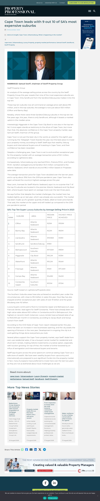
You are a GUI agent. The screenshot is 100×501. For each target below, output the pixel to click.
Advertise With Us (51, 3)
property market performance (45, 42)
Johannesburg (33, 35)
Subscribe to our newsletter (81, 3)
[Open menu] (90, 11)
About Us (39, 3)
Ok (45, 498)
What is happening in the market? (50, 35)
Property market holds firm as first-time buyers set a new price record (32, 413)
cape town (8, 42)
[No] (98, 496)
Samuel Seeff (61, 42)
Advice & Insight (12, 35)
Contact (62, 3)
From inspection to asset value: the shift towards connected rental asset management (50, 408)
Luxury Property (28, 42)
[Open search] (94, 11)
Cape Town (23, 35)
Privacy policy (53, 498)
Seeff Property (10, 45)
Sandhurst (70, 42)
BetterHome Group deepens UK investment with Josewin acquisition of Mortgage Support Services (14, 410)
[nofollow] (88, 34)
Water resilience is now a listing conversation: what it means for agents (67, 417)
